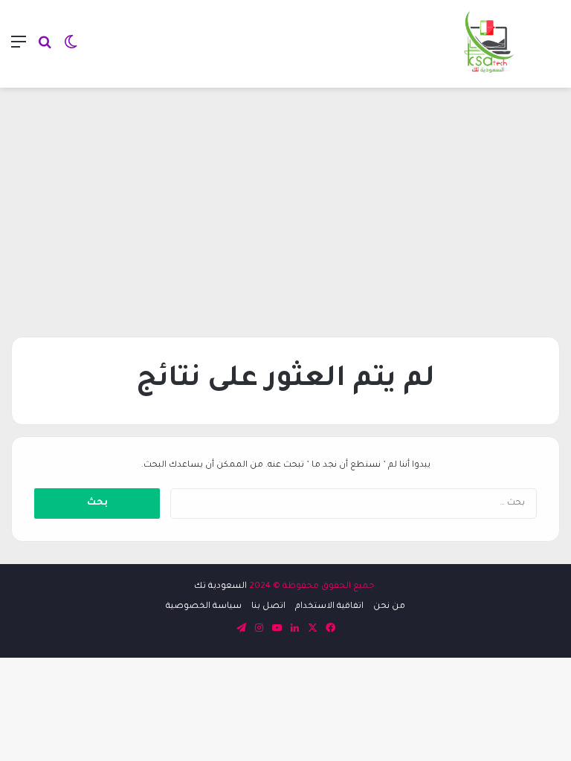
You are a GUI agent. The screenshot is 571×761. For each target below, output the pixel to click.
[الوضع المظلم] (70, 49)
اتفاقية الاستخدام (329, 607)
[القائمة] (18, 49)
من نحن (389, 607)
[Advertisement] (285, 207)
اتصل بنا (268, 607)
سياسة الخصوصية (204, 607)
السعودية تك (220, 587)
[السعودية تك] (489, 43)
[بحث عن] (44, 49)
